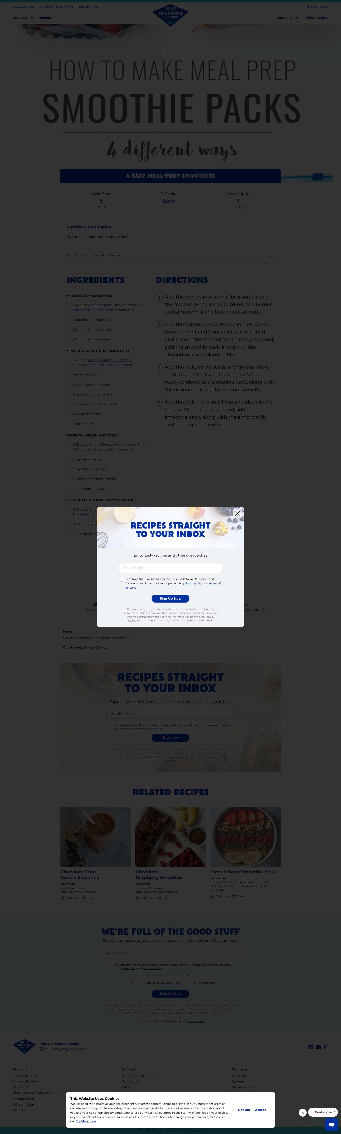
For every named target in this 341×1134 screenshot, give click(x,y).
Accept (260, 1110)
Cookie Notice (86, 1121)
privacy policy (192, 583)
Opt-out (244, 1110)
